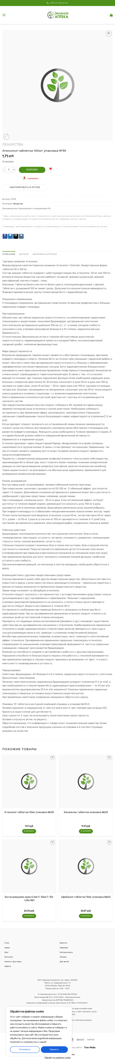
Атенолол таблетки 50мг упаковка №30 (29, 812)
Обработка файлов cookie (57, 1058)
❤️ (50, 168)
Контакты (8, 957)
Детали (24, 254)
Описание (8, 254)
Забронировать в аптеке (25, 187)
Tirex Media (89, 1047)
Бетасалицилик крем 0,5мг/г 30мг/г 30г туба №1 (29, 898)
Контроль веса (66, 952)
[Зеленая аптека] (57, 15)
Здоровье (64, 948)
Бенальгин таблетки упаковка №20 (86, 812)
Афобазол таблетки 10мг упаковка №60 (86, 896)
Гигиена (63, 957)
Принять (54, 1049)
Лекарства (12, 145)
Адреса (7, 966)
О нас (6, 943)
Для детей (64, 962)
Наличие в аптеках (44, 254)
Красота (63, 943)
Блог (6, 952)
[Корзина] (111, 15)
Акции (7, 948)
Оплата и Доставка (12, 962)
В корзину (32, 169)
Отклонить (25, 1049)
